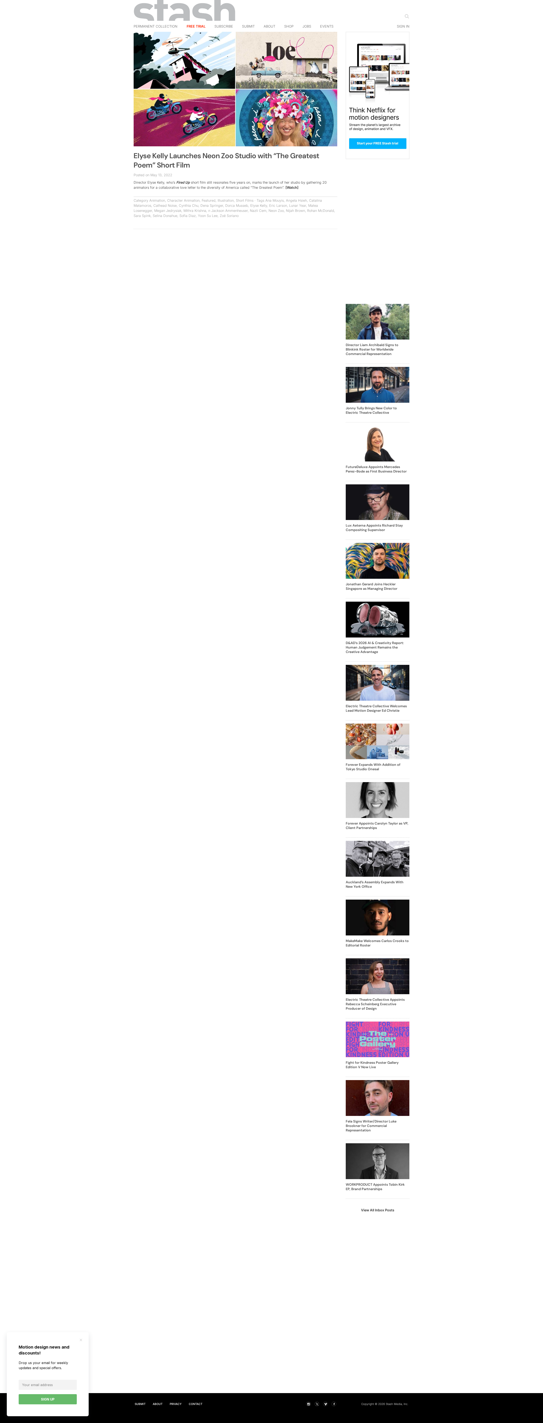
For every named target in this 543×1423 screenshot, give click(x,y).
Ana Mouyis (274, 200)
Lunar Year (297, 205)
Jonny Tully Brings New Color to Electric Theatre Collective (371, 410)
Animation (157, 200)
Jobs (306, 26)
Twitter (317, 1404)
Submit (248, 26)
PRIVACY (176, 1404)
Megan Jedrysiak (167, 210)
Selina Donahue (165, 216)
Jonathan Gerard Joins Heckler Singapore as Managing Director (371, 586)
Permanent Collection (155, 26)
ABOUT (157, 1404)
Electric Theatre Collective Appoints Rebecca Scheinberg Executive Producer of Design (375, 1004)
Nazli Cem (258, 210)
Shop (289, 26)
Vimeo (325, 1404)
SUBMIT (140, 1404)
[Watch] (291, 187)
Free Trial (196, 26)
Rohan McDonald (320, 210)
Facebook (334, 1404)
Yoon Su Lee (208, 216)
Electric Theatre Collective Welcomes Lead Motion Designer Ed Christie (376, 708)
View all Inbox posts (377, 1210)
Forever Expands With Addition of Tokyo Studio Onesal (373, 766)
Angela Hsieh (296, 200)
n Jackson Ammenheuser (228, 210)
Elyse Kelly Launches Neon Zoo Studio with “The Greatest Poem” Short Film (226, 160)
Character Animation (183, 200)
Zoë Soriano (229, 216)
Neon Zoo (276, 210)
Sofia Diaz (187, 216)
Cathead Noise (165, 205)
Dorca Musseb (236, 205)
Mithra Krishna (194, 210)
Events (326, 26)
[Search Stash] (406, 16)
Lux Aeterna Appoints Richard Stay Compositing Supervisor (374, 527)
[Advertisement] (235, 263)
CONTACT (195, 1404)
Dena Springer (211, 205)
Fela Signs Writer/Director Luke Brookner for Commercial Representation (371, 1125)
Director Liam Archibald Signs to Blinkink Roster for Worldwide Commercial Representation (372, 349)
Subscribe (223, 26)
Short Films (244, 200)
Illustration (226, 200)
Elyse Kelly (258, 205)
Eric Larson (278, 205)
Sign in (403, 26)
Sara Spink (142, 216)
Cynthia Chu (188, 205)
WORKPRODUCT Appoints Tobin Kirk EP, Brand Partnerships (375, 1186)
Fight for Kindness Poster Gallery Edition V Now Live (372, 1064)
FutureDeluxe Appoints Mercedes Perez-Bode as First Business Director (376, 469)
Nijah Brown (295, 210)
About (269, 26)
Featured (209, 200)
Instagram (308, 1404)
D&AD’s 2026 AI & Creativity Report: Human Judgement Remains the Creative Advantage (375, 647)
